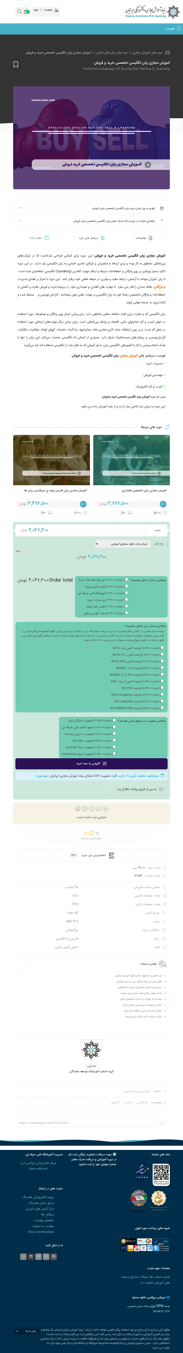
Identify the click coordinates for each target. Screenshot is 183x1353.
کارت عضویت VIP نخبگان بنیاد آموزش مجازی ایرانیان (83, 776)
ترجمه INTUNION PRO (135, 708)
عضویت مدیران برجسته (88, 734)
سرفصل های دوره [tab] (89, 238)
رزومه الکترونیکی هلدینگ (38, 1197)
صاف (17, 551)
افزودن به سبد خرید (88, 763)
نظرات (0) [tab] (36, 238)
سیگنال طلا (47, 1214)
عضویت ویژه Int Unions (87, 754)
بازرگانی (158, 287)
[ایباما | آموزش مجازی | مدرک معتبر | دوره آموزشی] (160, 11)
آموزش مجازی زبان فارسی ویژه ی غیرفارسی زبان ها (55, 490)
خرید (127, 1103)
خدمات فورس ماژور (104, 613)
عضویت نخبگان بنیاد (90, 721)
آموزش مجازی (128, 356)
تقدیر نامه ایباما (105, 607)
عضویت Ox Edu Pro (89, 747)
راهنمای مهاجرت (44, 1220)
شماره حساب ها (160, 1277)
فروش (114, 1103)
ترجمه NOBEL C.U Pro (135, 675)
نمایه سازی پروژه (105, 587)
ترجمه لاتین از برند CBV (136, 681)
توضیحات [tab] (141, 238)
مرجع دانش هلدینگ (41, 1203)
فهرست (170, 28)
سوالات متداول (138, 1277)
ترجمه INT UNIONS (137, 701)
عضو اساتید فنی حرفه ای (87, 727)
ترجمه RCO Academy (136, 695)
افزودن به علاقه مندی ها (16, 64)
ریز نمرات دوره (106, 600)
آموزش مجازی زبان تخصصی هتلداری (144, 490)
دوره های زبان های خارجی (111, 52)
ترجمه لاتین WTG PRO (136, 661)
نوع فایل (159, 544)
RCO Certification (41, 1232)
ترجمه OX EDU (141, 688)
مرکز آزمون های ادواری (39, 1209)
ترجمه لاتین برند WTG (136, 648)
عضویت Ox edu (93, 741)
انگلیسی (141, 1103)
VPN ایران (156, 1306)
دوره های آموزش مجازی (147, 52)
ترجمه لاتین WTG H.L (136, 655)
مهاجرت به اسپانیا (43, 1226)
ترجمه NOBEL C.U (138, 668)
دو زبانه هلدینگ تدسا (102, 580)
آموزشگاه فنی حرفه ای (101, 593)
